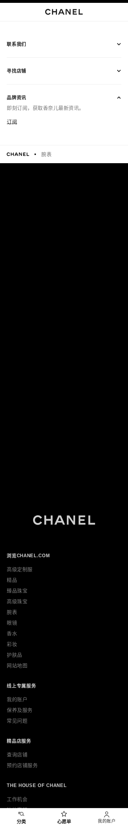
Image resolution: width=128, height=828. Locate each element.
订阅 (12, 122)
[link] (64, 818)
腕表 (46, 154)
